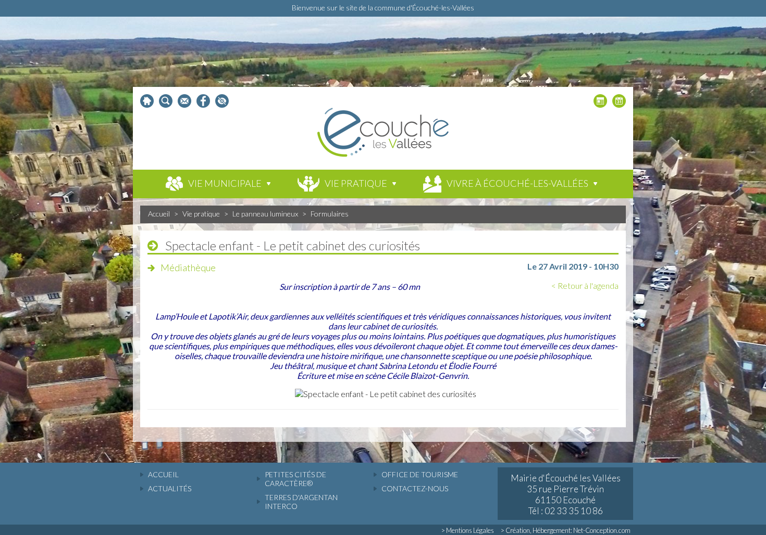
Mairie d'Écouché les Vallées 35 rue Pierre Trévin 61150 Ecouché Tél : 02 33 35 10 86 (566, 494)
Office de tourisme (419, 474)
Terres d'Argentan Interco (301, 502)
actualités (169, 488)
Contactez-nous (414, 488)
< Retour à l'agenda (585, 285)
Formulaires (330, 213)
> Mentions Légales (467, 530)
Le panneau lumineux (265, 213)
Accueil (159, 213)
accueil (163, 474)
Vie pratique (201, 213)
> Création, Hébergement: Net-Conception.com (566, 530)
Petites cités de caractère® (295, 479)
